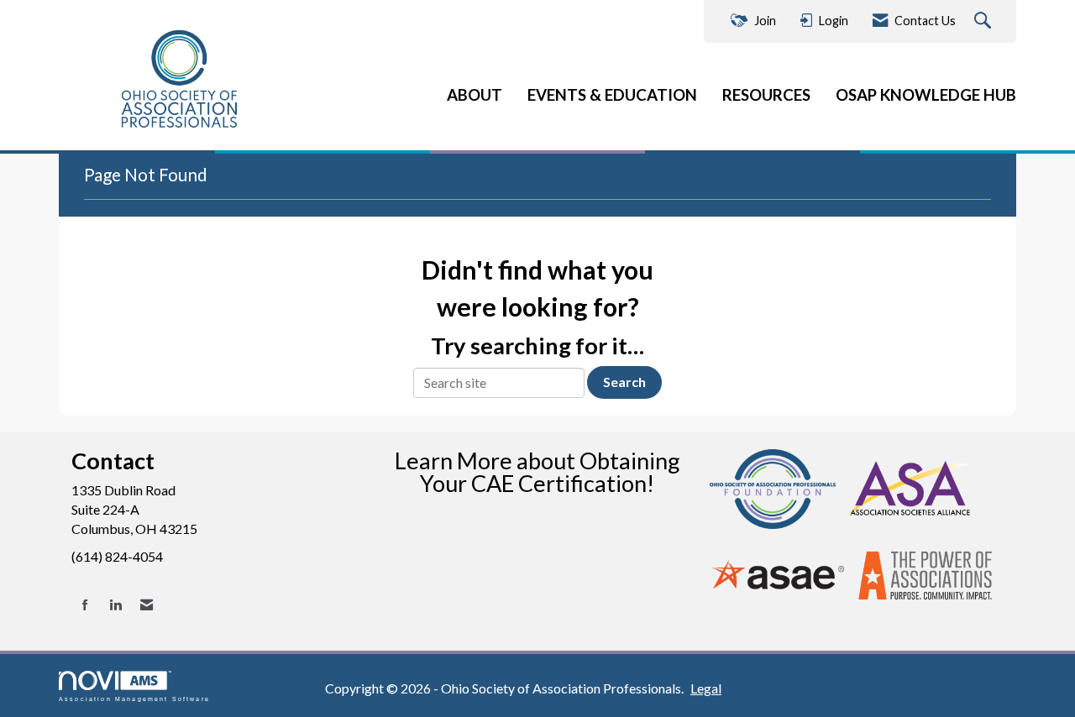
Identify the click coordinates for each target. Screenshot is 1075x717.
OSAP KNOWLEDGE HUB (926, 95)
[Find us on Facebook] (85, 605)
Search (624, 382)
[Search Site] (984, 21)
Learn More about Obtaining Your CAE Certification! (537, 472)
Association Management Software (134, 698)
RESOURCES (766, 95)
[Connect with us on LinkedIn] (115, 605)
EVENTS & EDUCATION (612, 95)
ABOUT (474, 95)
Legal (705, 688)
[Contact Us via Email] (146, 605)
